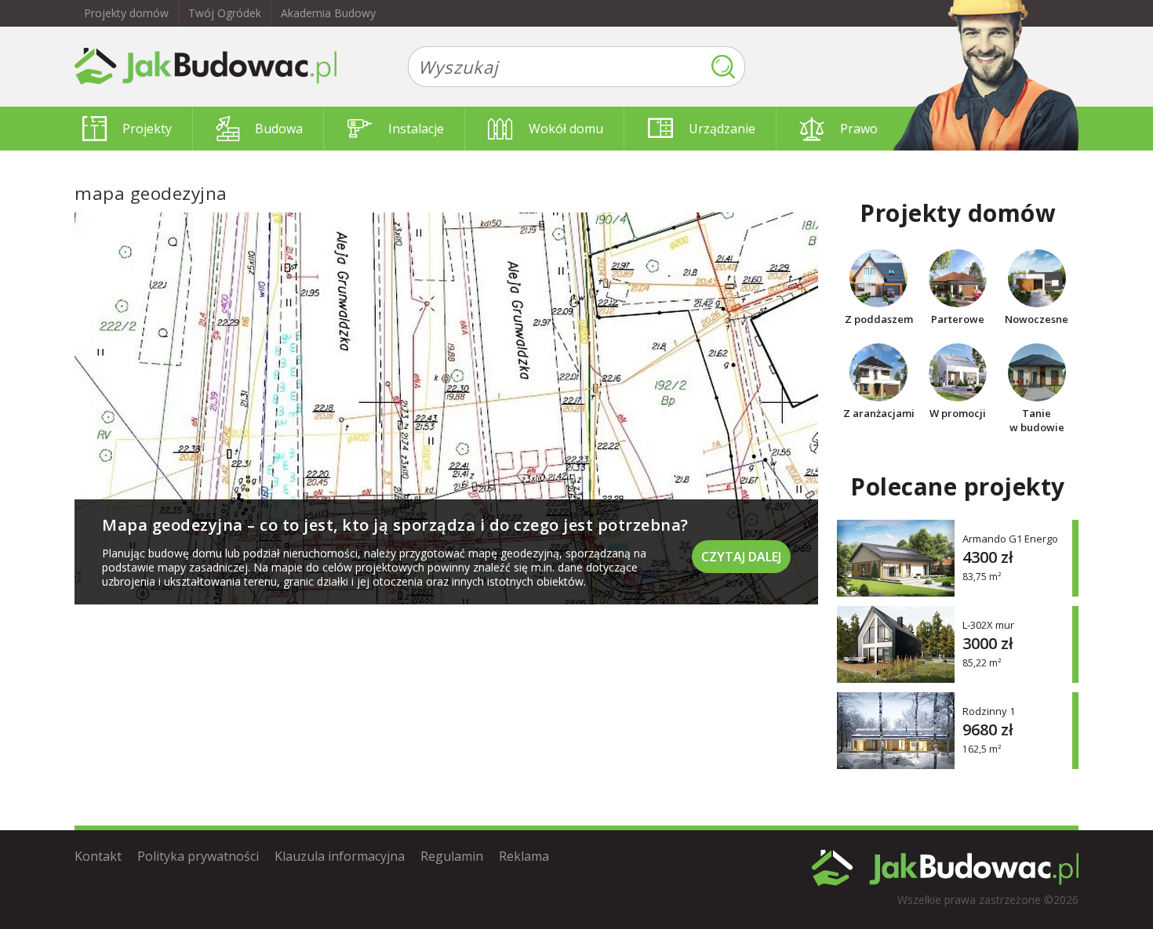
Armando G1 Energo (1010, 538)
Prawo (859, 128)
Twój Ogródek (224, 12)
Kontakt (98, 856)
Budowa (279, 128)
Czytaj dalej (741, 556)
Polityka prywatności (198, 856)
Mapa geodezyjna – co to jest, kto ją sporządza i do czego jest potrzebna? (395, 524)
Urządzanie (722, 128)
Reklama (524, 856)
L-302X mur (988, 624)
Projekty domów (126, 12)
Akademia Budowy (328, 12)
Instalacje (416, 128)
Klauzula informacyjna (340, 856)
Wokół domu (566, 128)
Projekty (147, 128)
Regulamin (451, 856)
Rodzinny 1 (988, 711)
